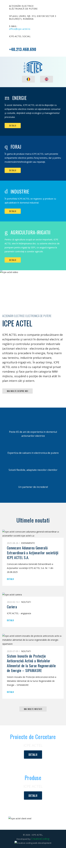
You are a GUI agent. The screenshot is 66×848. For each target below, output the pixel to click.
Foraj (16, 146)
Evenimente (28, 543)
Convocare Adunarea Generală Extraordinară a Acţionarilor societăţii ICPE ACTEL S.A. (32, 552)
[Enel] (33, 819)
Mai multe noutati (33, 709)
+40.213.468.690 (22, 49)
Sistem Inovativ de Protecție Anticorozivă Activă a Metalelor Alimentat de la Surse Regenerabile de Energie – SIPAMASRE (31, 663)
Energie (19, 97)
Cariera (12, 606)
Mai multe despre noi (17, 391)
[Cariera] (12, 594)
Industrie (20, 191)
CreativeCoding (40, 838)
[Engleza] (46, 79)
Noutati (26, 601)
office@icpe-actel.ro (19, 29)
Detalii (12, 125)
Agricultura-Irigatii (30, 232)
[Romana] (28, 79)
